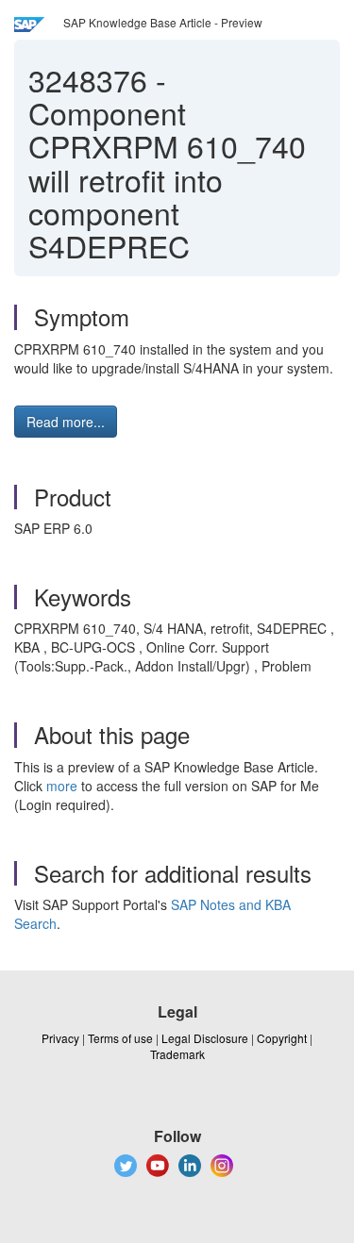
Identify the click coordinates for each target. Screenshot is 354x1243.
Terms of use (120, 1038)
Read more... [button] (65, 421)
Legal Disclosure (204, 1038)
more (61, 785)
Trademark (177, 1054)
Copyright (282, 1038)
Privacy (60, 1038)
